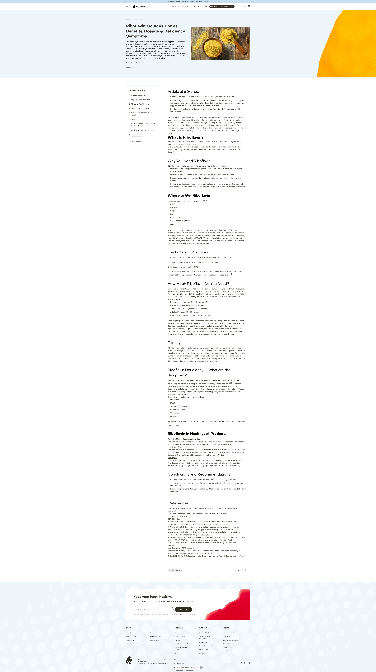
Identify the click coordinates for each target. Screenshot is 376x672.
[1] (229, 229)
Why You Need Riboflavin (140, 100)
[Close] (374, 1)
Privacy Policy (158, 614)
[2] (180, 424)
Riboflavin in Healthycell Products (143, 130)
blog (128, 19)
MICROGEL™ (199, 238)
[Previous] (125, 1)
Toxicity (134, 119)
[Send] (201, 667)
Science (186, 7)
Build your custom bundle (221, 6)
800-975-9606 (200, 7)
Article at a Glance (138, 95)
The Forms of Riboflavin (140, 108)
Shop (174, 7)
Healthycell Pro (174, 447)
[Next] (250, 1)
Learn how (195, 1)
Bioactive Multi (174, 439)
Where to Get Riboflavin (140, 104)
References (136, 141)
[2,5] (232, 383)
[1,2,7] (205, 201)
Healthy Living (174, 570)
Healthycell (172, 457)
